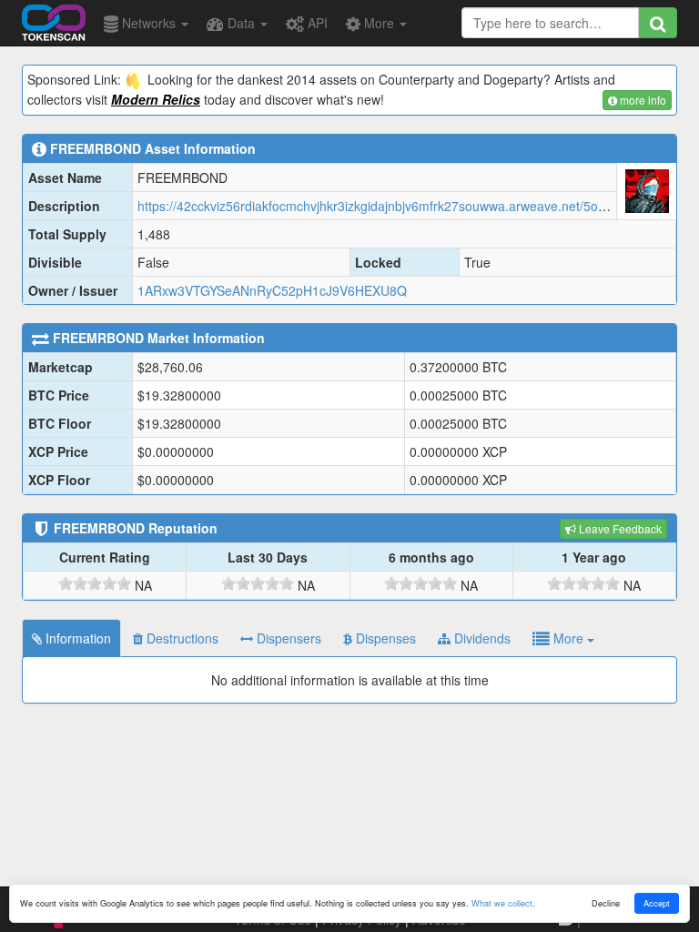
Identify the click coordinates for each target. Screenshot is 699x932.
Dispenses (384, 638)
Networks (148, 23)
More (379, 23)
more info (641, 99)
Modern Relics (155, 99)
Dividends (481, 638)
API (316, 23)
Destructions (180, 638)
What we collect (501, 903)
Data (241, 23)
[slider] (94, 583)
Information (76, 638)
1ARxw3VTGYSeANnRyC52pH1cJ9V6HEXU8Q (272, 290)
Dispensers (287, 638)
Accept (656, 903)
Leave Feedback (619, 528)
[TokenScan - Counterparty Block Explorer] (54, 20)
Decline (606, 903)
